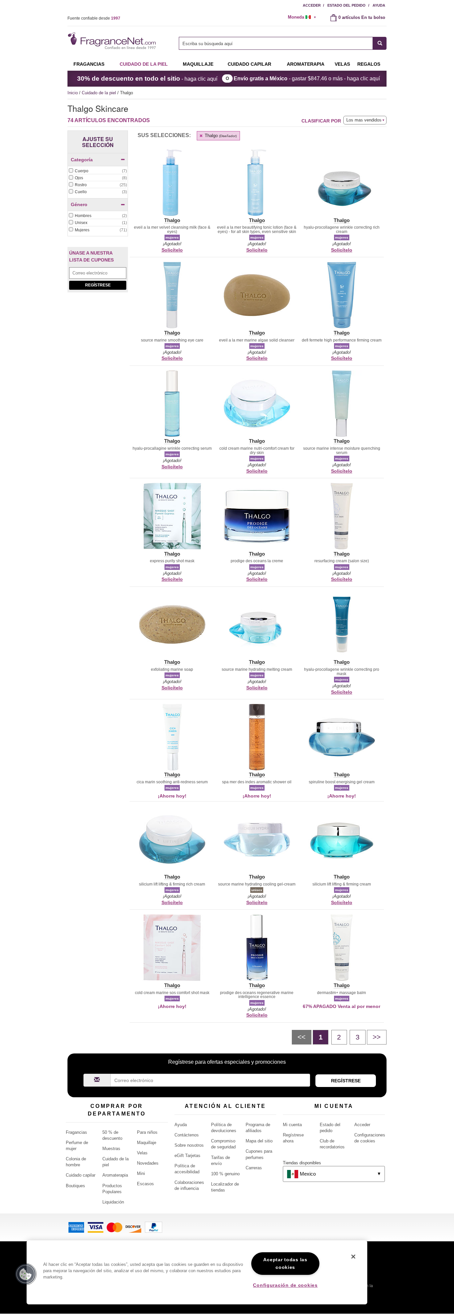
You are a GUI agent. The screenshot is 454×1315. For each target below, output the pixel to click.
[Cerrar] (353, 1256)
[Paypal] (153, 1227)
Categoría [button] (82, 159)
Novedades (148, 1163)
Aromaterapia (115, 1175)
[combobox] (283, 43)
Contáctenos (186, 1134)
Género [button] (79, 204)
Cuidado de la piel (144, 64)
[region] (197, 1272)
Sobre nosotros (189, 1145)
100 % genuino (225, 1173)
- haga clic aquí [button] (147, 78)
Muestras (111, 1148)
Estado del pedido (346, 5)
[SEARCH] (380, 43)
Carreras (254, 1167)
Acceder (312, 5)
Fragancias (88, 64)
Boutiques (75, 1185)
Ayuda (379, 5)
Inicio (72, 92)
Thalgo (220, 135)
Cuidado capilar (249, 64)
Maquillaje (198, 64)
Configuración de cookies (285, 1285)
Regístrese (98, 285)
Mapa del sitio (259, 1140)
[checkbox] (97, 171)
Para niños (147, 1132)
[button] (172, 186)
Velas (142, 1152)
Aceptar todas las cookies (285, 1263)
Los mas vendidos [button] (364, 119)
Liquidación (113, 1201)
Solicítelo (172, 250)
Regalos (368, 64)
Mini (141, 1173)
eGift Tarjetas (187, 1155)
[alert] (304, 17)
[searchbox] (276, 43)
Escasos (145, 1183)
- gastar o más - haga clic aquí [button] (307, 78)
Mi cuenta (292, 1124)
